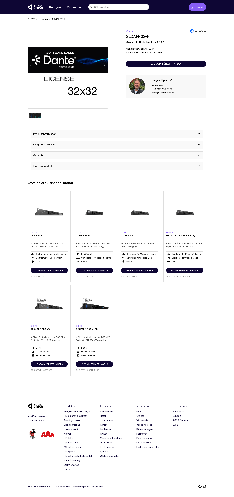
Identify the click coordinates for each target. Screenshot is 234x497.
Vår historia (142, 420)
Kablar (67, 469)
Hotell (103, 415)
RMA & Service (180, 420)
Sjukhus (104, 451)
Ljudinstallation (71, 442)
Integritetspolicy (81, 486)
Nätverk (68, 433)
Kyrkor (103, 433)
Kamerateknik (71, 429)
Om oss (140, 415)
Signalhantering (72, 424)
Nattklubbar (106, 442)
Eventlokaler (106, 411)
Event (175, 424)
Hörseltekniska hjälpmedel (78, 456)
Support (177, 415)
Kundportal (178, 411)
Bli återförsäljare (144, 429)
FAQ (138, 411)
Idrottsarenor (107, 420)
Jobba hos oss (144, 424)
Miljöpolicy (97, 486)
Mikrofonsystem (72, 447)
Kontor (103, 424)
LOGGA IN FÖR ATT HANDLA (166, 63)
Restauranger (107, 447)
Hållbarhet (141, 433)
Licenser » (44, 19)
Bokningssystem (72, 420)
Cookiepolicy (63, 486)
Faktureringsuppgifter (147, 447)
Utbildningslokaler (109, 456)
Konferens (105, 429)
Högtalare (69, 438)
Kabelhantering (72, 460)
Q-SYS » (32, 19)
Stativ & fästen (71, 464)
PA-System (69, 451)
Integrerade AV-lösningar (77, 411)
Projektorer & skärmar (75, 415)
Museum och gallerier (111, 438)
